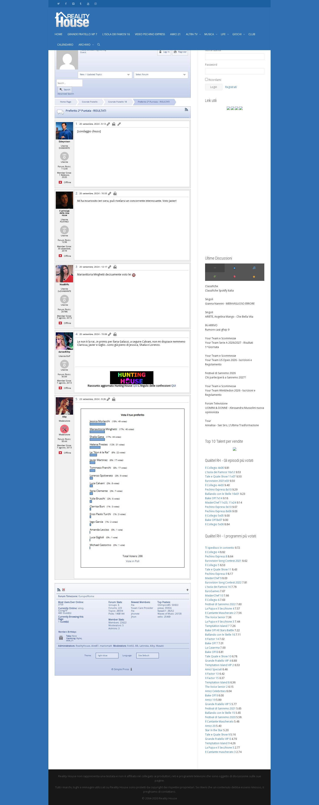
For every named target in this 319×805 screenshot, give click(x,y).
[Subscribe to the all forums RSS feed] (58, 590)
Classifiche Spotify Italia (219, 290)
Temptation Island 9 (217, 743)
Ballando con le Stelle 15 (220, 713)
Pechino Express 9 (216, 574)
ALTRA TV (192, 34)
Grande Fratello (89, 101)
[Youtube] (88, 3)
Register (182, 51)
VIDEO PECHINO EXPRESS (150, 34)
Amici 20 (210, 726)
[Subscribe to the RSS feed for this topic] (186, 109)
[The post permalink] (109, 124)
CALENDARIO (65, 44)
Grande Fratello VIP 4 (218, 661)
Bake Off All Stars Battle (219, 630)
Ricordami (214, 80)
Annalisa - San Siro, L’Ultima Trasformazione (232, 425)
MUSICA (209, 34)
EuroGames (212, 591)
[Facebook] (65, 3)
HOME (58, 34)
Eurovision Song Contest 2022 (223, 582)
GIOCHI (237, 34)
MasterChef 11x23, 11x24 (220, 502)
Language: (127, 655)
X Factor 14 (212, 639)
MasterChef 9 (213, 578)
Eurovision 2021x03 (217, 481)
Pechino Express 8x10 (218, 489)
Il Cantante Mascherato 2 (220, 613)
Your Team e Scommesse (220, 338)
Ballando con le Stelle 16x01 (222, 494)
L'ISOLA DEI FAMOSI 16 (116, 34)
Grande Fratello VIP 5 (218, 704)
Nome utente (213, 50)
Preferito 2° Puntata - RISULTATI (154, 101)
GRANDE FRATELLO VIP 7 (82, 34)
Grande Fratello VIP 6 (218, 739)
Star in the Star (214, 730)
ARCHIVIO (85, 44)
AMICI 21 (175, 34)
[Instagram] (95, 3)
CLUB (251, 34)
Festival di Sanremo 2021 (220, 708)
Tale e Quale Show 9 (217, 734)
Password (211, 64)
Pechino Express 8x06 (218, 511)
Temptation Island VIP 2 (219, 665)
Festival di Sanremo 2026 (220, 373)
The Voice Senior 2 (216, 687)
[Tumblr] (80, 3)
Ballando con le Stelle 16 (220, 634)
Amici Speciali (213, 669)
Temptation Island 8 (217, 682)
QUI (135, 385)
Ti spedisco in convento (219, 548)
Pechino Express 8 (216, 556)
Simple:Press (121, 669)
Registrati (231, 87)
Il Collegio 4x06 (214, 468)
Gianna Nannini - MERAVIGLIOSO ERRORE (230, 303)
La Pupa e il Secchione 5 (219, 747)
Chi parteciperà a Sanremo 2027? (225, 377)
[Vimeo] (73, 3)
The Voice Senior (215, 617)
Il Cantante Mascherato (219, 721)
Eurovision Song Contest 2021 (223, 561)
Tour (208, 421)
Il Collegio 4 (212, 552)
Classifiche (211, 286)
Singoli (209, 299)
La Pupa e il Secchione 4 (219, 608)
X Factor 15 (212, 678)
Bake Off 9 (211, 695)
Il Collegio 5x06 (214, 524)
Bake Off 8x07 (213, 520)
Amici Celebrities (215, 691)
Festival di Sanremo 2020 (220, 717)
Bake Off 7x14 (213, 498)
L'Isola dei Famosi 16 (218, 587)
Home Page (65, 101)
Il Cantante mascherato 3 (220, 752)
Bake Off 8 (211, 652)
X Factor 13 (212, 674)
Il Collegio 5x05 (214, 515)
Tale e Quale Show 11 (218, 569)
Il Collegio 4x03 (214, 485)
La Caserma (212, 647)
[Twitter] (58, 3)
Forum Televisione (216, 403)
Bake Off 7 (211, 643)
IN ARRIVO (211, 325)
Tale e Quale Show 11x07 (220, 476)
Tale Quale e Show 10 (218, 656)
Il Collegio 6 (212, 600)
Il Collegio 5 (212, 565)
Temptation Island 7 (217, 626)
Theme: (87, 655)
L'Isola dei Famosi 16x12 (220, 472)
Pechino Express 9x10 (218, 507)
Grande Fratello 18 (117, 101)
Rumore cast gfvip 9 (217, 329)
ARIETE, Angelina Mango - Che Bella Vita (229, 316)
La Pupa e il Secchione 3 (219, 621)
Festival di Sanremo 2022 (220, 604)
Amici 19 (210, 700)
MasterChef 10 (214, 595)
